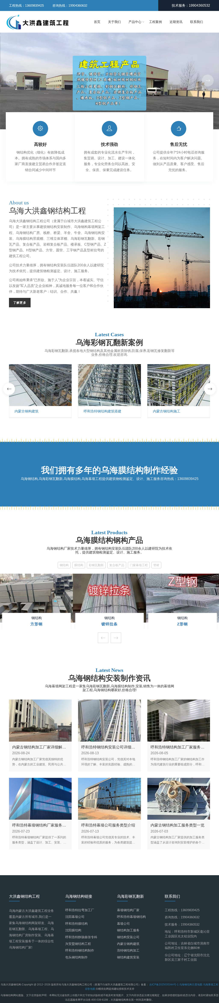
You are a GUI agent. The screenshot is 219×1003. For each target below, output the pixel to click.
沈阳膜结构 (73, 930)
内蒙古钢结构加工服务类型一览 (177, 825)
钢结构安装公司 (128, 937)
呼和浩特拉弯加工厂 (79, 910)
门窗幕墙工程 (139, 565)
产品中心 (135, 22)
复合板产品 (116, 565)
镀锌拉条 (109, 624)
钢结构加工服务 (128, 930)
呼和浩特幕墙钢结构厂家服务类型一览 (39, 825)
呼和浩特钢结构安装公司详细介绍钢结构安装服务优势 (108, 747)
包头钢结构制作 (76, 957)
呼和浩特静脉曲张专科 (81, 937)
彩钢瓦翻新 (96, 565)
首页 (97, 22)
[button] (208, 80)
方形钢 (36, 624)
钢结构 (64, 565)
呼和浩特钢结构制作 (79, 950)
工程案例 (155, 22)
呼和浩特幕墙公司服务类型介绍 (108, 825)
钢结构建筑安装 (128, 957)
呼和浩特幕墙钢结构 (131, 917)
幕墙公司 (123, 923)
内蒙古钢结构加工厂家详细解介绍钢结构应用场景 (39, 747)
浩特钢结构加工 (128, 950)
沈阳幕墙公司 (74, 917)
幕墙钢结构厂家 (128, 910)
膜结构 (78, 565)
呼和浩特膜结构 (76, 923)
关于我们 (114, 22)
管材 (156, 565)
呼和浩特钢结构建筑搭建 (102, 411)
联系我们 (196, 22)
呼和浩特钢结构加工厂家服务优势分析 (177, 747)
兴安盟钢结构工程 (78, 944)
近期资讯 (176, 22)
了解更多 (19, 302)
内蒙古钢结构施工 (166, 411)
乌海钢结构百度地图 (190, 984)
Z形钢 (182, 624)
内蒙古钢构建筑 (26, 411)
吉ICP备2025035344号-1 (164, 984)
